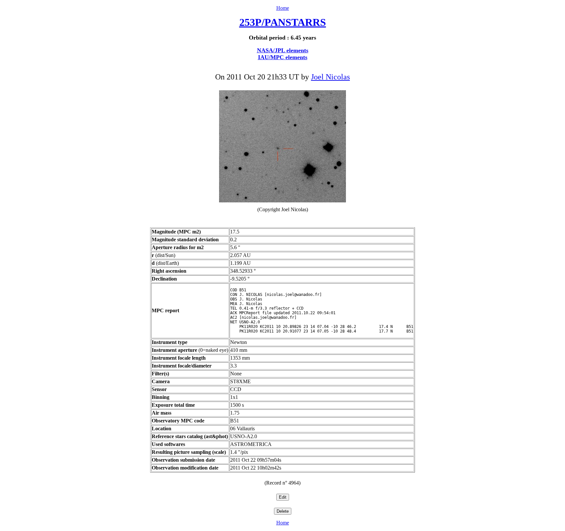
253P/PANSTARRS (282, 22)
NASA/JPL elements (282, 50)
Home (282, 8)
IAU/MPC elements (282, 57)
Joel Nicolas (330, 77)
